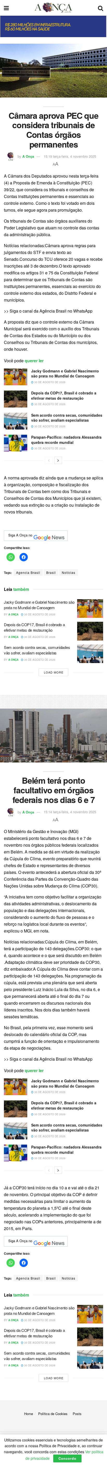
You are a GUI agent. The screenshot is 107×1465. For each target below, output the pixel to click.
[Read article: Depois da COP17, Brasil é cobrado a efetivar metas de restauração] (15, 399)
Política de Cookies (53, 1413)
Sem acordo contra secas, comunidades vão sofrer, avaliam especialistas (66, 417)
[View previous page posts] (49, 460)
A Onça (28, 156)
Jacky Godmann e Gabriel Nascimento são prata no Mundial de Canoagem (65, 373)
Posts (77, 1413)
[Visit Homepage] (53, 8)
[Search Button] (100, 8)
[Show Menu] (6, 8)
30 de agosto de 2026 (49, 382)
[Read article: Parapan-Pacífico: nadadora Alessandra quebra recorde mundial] (15, 443)
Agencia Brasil (28, 572)
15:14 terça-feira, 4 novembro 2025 (70, 811)
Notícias (68, 572)
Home (28, 1413)
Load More (53, 672)
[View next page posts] (58, 460)
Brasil (51, 572)
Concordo (67, 1458)
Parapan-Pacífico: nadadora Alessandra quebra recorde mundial (66, 439)
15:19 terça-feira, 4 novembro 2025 (70, 156)
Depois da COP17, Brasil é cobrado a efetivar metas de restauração (63, 395)
